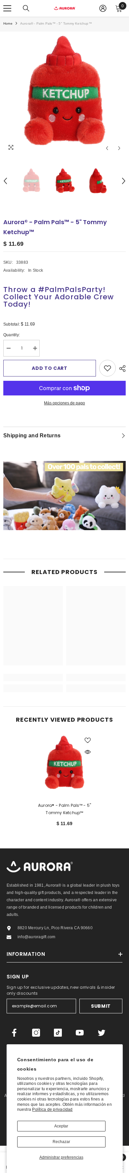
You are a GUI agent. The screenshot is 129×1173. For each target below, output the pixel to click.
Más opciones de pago (64, 403)
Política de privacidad (52, 1109)
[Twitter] (101, 1032)
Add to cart (49, 368)
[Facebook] (14, 1032)
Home (8, 23)
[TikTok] (57, 1032)
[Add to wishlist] (107, 368)
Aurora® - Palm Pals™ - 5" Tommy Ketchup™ (64, 809)
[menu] (7, 8)
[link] (33, 677)
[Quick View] (88, 752)
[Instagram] (36, 1032)
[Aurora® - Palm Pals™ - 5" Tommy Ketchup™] (64, 764)
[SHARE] (121, 368)
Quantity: (16, 335)
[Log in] (103, 8)
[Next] (119, 148)
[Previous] (107, 148)
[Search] (26, 8)
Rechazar (61, 1141)
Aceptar (61, 1126)
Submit (101, 1006)
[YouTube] (79, 1032)
